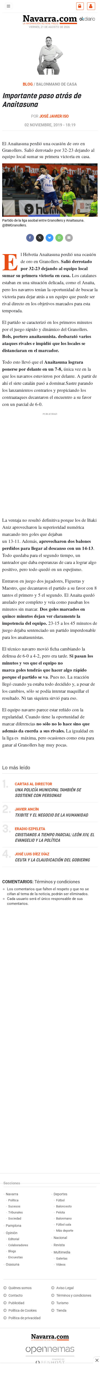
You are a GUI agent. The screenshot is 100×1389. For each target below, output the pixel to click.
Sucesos (14, 1206)
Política (13, 1200)
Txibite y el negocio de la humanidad (51, 815)
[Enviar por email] (69, 237)
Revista (59, 1245)
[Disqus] (49, 976)
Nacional (60, 1238)
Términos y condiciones (57, 881)
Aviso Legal (65, 1288)
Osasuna (12, 1264)
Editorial (13, 1239)
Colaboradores (18, 1245)
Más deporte (64, 1230)
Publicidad (16, 1303)
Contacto (15, 1295)
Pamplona (13, 1226)
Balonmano (64, 1218)
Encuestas (15, 1257)
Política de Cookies (22, 1311)
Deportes (60, 1194)
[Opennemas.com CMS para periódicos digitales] (50, 1354)
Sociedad (14, 1218)
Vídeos (61, 1264)
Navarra (12, 1194)
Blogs (12, 1251)
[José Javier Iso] (50, 54)
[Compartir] (30, 237)
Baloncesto (64, 1206)
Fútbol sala (63, 1224)
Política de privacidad (24, 1318)
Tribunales (15, 1212)
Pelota (60, 1212)
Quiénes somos (20, 1288)
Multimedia (62, 1252)
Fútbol (60, 1200)
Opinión (11, 1233)
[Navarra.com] (50, 19)
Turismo (62, 1303)
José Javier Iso (54, 116)
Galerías (61, 1258)
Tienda (61, 1311)
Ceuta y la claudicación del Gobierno (52, 860)
